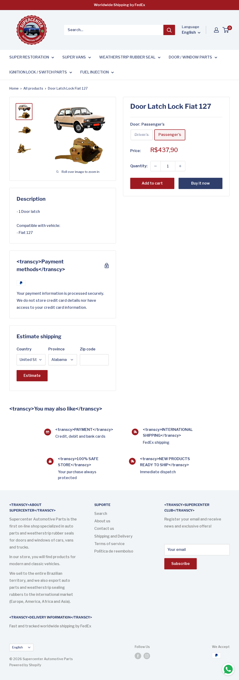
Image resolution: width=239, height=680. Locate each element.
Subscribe (180, 563)
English (17, 647)
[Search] (169, 30)
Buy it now (200, 183)
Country (24, 349)
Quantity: (139, 166)
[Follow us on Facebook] (138, 656)
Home (14, 88)
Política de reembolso (113, 551)
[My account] (216, 30)
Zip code (87, 349)
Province (56, 349)
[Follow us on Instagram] (147, 656)
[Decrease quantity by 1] (155, 166)
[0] (226, 30)
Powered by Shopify (25, 665)
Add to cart (152, 183)
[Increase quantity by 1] (180, 166)
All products (33, 88)
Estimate (32, 375)
